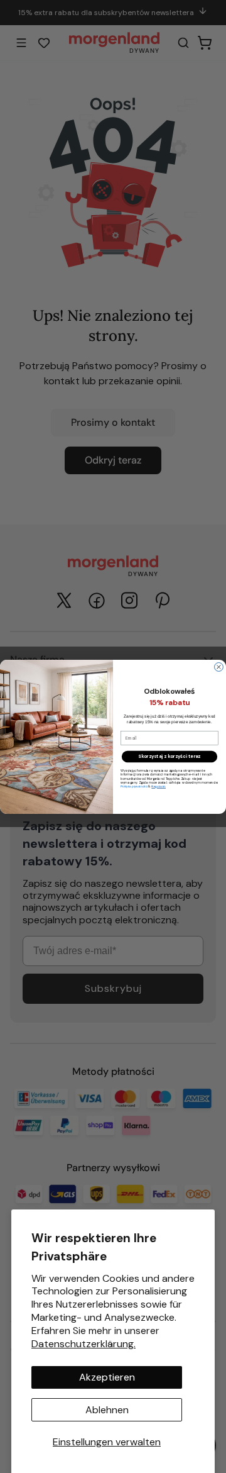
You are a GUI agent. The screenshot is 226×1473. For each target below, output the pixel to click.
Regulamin (158, 786)
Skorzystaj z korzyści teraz (169, 756)
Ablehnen (107, 1409)
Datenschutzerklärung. (83, 1343)
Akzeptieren (107, 1377)
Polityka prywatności (134, 786)
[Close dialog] (219, 666)
